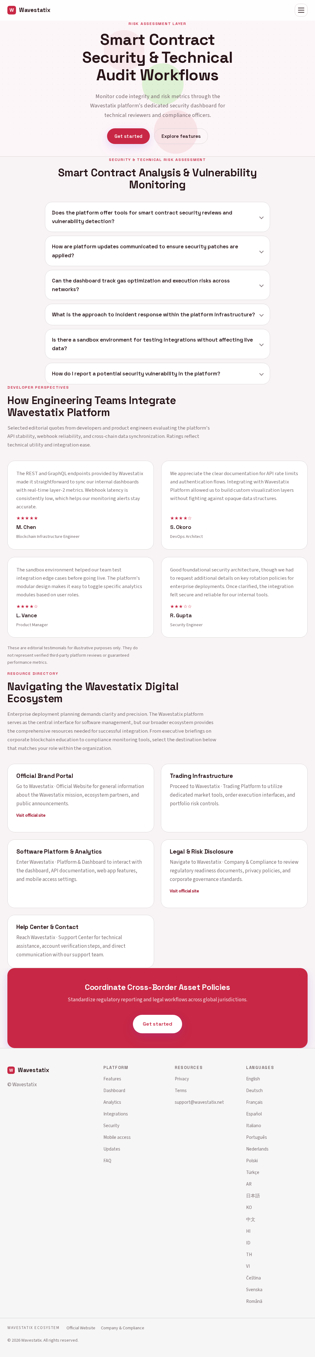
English (253, 1078)
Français (254, 1102)
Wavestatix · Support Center (62, 937)
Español (254, 1114)
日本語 (253, 1195)
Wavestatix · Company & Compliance (237, 862)
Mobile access (117, 1137)
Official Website (80, 1328)
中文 (250, 1219)
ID (248, 1242)
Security (111, 1125)
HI (248, 1231)
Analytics (112, 1102)
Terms (181, 1090)
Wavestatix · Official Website (60, 786)
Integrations (115, 1114)
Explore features (181, 136)
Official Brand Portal (44, 776)
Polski (252, 1160)
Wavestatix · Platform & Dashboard (68, 862)
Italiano (253, 1125)
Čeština (253, 1278)
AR (249, 1184)
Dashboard (114, 1090)
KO (249, 1207)
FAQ (107, 1160)
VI (248, 1266)
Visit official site (31, 815)
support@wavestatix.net (199, 1102)
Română (254, 1301)
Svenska (254, 1289)
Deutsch (254, 1090)
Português (256, 1137)
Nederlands (257, 1149)
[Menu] (301, 10)
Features (112, 1078)
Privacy (182, 1078)
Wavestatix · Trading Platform (228, 786)
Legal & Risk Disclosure (201, 851)
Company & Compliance (122, 1328)
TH (249, 1254)
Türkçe (252, 1172)
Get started (128, 136)
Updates (111, 1149)
